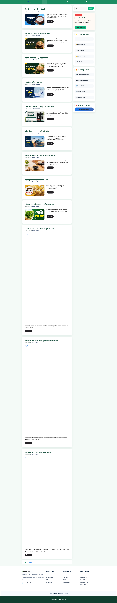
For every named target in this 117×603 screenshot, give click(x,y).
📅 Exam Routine (80, 50)
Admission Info (49, 577)
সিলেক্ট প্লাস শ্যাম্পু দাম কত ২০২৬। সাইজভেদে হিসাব (39, 107)
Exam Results (49, 574)
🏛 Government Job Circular (82, 80)
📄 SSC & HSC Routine (81, 86)
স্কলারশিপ (73, 2)
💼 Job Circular (79, 62)
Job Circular (66, 577)
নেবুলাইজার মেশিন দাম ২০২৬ (33, 82)
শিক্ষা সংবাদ (55, 2)
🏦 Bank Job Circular (80, 91)
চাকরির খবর (61, 2)
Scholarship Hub (50, 579)
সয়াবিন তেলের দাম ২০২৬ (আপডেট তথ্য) (36, 58)
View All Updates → (80, 27)
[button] (90, 2)
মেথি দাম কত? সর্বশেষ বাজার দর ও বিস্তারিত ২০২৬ (39, 204)
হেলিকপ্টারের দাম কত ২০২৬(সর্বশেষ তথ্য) (37, 131)
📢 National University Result (82, 74)
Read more (50, 21)
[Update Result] (28, 2)
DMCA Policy (83, 584)
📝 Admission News (80, 44)
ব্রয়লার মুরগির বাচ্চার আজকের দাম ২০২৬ (36, 180)
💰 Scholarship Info (80, 56)
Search (90, 8)
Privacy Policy (83, 577)
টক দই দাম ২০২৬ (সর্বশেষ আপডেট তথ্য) (36, 9)
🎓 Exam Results (80, 39)
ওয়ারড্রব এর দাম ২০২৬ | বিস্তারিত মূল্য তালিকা (38, 452)
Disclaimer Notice (84, 582)
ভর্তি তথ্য (67, 2)
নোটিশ (86, 2)
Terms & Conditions (84, 579)
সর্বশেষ (49, 2)
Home (44, 2)
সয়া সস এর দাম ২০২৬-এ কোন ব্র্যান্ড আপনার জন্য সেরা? (41, 155)
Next (31, 562)
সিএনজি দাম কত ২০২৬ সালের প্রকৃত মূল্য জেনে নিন (39, 229)
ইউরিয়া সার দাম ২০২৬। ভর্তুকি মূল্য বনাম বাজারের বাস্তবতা (41, 340)
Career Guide (66, 574)
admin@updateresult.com (28, 583)
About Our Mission (84, 574)
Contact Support (67, 582)
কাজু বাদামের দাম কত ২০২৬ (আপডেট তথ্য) (37, 33)
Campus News (49, 582)
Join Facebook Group (84, 109)
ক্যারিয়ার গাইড (80, 2)
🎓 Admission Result (80, 97)
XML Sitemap (66, 579)
